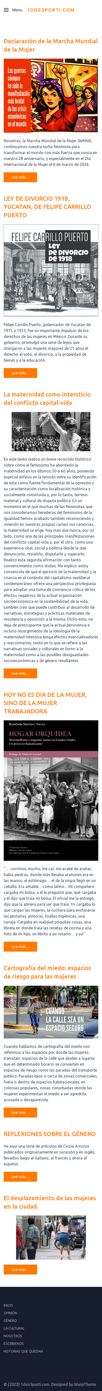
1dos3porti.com (51, 10)
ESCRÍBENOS (14, 1344)
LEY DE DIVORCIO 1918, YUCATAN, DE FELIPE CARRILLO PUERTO (47, 206)
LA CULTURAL (14, 1328)
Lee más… (20, 177)
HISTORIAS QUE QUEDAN (23, 1351)
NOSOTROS (13, 1336)
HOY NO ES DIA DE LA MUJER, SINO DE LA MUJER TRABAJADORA (45, 703)
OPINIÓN (10, 1313)
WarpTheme (85, 1384)
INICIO (8, 1305)
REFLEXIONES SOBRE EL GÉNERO (50, 1134)
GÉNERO (10, 1321)
